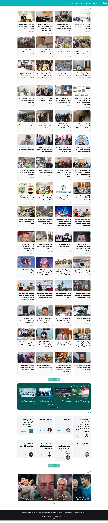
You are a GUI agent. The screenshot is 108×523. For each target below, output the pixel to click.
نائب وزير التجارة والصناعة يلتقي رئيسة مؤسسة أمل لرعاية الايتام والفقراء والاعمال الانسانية (82, 295)
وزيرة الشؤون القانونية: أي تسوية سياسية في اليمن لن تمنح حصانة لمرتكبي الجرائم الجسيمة (26, 26)
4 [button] (54, 407)
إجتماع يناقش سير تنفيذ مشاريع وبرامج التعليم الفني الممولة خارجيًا (64, 51)
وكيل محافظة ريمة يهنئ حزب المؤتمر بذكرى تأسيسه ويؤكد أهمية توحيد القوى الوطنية (83, 149)
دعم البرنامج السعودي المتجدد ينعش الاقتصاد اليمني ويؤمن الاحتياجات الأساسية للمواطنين (81, 401)
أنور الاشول (42, 430)
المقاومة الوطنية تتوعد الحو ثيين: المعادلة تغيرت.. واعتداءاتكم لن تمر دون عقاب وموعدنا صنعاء (44, 295)
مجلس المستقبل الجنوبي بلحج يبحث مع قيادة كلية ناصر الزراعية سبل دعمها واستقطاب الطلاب (82, 51)
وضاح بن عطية (60, 430)
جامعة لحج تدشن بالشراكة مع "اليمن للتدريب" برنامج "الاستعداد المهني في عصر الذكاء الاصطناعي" (63, 173)
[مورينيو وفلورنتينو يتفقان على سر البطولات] (45, 487)
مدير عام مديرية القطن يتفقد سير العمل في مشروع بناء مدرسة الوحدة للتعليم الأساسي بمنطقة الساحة (44, 76)
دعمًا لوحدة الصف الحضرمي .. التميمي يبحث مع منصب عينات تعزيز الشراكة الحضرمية (26, 320)
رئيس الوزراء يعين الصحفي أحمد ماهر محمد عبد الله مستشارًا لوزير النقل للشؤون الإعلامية (44, 320)
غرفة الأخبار (23, 431)
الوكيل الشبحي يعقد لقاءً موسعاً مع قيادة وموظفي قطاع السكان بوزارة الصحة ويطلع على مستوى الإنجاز (63, 27)
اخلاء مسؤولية (52, 516)
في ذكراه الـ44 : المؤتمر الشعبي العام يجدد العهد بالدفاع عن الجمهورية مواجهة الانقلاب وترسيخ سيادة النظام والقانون (63, 222)
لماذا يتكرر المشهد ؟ (83, 443)
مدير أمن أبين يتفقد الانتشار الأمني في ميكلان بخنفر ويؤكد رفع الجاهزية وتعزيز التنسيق (64, 126)
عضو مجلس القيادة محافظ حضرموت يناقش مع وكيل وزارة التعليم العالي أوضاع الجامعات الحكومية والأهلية (63, 368)
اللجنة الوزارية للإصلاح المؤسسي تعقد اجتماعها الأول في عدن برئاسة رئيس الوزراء (63, 149)
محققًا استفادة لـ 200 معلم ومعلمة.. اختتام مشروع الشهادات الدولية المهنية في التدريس (28, 401)
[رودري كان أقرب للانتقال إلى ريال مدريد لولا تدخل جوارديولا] (81, 487)
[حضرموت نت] (104, 3)
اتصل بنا (42, 516)
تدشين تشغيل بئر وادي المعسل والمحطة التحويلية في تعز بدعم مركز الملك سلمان (63, 198)
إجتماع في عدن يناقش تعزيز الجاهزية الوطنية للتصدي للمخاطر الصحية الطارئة (82, 198)
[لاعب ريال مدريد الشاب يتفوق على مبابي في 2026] (27, 487)
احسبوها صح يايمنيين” (45, 419)
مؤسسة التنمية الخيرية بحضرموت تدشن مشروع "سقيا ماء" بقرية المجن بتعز (26, 51)
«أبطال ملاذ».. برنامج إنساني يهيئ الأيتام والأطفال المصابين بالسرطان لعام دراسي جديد (27, 367)
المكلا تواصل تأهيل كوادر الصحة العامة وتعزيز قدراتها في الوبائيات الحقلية (26, 221)
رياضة (82, 3)
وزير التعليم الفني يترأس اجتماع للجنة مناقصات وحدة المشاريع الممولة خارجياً (27, 172)
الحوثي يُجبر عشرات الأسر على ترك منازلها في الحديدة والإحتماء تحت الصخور (63, 320)
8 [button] (50, 407)
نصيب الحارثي (79, 436)
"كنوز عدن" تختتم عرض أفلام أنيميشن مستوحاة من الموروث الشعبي (64, 246)
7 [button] (51, 407)
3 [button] (55, 407)
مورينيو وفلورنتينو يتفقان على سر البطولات (45, 498)
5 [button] (53, 407)
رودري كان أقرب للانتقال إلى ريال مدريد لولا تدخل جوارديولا (82, 498)
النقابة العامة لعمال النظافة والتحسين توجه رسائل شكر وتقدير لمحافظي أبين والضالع (44, 272)
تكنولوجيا (77, 3)
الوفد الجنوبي (66, 419)
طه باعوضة (23, 454)
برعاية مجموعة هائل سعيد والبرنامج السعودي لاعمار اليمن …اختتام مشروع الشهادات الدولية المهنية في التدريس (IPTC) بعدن (45, 402)
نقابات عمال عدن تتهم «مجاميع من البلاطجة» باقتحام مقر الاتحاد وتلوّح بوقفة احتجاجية (45, 126)
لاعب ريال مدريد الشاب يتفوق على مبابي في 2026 (27, 498)
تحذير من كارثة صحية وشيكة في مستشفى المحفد (26, 125)
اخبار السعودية (88, 3)
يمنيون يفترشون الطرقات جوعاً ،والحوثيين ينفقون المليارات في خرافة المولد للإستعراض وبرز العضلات (82, 425)
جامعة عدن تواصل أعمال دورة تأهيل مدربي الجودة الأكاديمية (45, 99)
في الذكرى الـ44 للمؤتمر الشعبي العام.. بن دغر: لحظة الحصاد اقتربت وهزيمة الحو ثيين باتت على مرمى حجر (26, 247)
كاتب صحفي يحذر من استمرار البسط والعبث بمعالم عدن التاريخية (64, 75)
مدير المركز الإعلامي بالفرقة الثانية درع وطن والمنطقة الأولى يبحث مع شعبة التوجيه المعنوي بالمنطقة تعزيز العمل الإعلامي (26, 296)
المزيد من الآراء (54, 465)
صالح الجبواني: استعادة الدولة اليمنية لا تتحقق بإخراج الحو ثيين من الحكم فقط (64, 344)
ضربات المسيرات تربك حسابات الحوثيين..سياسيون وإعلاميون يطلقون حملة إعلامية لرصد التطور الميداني (82, 101)
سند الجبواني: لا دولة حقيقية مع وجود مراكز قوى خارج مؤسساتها (26, 148)
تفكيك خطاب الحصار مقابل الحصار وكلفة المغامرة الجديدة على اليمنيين (64, 449)
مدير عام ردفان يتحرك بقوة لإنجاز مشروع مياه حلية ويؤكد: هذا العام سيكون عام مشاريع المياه (63, 100)
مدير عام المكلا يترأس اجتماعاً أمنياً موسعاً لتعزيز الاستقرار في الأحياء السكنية (82, 26)
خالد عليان (60, 457)
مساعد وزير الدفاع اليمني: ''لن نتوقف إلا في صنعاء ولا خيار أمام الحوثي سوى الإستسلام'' (63, 272)
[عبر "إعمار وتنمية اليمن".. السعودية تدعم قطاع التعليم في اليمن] (63, 392)
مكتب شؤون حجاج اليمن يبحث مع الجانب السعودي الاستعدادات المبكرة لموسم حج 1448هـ (44, 198)
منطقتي (71, 3)
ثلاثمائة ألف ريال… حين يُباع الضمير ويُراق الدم (26, 444)
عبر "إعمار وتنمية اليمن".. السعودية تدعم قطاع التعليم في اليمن (63, 400)
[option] (80, 396)
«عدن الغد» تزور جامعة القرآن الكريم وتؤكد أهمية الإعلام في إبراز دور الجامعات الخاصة (83, 75)
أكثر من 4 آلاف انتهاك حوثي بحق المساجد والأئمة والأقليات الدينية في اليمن (63, 295)
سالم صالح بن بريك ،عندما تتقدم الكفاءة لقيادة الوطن (46, 445)
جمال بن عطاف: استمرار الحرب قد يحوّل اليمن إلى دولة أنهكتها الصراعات (82, 367)
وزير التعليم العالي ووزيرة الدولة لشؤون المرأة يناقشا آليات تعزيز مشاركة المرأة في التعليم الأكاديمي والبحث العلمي (45, 27)
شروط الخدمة (46, 516)
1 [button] (57, 407)
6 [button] (52, 407)
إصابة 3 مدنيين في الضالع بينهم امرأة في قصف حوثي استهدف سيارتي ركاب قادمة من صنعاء (82, 126)
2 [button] (56, 407)
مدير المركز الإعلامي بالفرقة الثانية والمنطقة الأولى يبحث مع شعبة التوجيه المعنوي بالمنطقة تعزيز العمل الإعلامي (82, 222)
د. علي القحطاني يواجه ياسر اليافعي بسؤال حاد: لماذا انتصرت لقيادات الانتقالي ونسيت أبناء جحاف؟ (82, 247)
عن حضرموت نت (64, 516)
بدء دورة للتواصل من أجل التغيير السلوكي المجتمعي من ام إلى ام (82, 271)
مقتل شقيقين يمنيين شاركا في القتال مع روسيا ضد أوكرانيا (45, 171)
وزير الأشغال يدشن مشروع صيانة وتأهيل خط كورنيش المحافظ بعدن (44, 367)
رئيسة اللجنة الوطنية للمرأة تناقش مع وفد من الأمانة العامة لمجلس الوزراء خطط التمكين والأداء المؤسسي (82, 173)
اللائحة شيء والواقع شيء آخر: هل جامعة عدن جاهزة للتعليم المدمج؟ (27, 423)
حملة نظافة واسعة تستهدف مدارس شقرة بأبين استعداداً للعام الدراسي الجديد (44, 246)
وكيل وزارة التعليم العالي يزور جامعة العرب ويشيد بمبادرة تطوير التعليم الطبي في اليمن (44, 149)
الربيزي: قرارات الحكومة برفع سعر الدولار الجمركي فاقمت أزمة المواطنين (44, 51)
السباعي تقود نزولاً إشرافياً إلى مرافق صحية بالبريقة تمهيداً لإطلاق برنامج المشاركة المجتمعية (26, 75)
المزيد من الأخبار (54, 380)
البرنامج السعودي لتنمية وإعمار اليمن (79, 386)
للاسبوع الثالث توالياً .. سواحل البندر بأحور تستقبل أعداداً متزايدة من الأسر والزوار (45, 344)
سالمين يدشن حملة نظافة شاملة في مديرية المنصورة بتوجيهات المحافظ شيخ (26, 344)
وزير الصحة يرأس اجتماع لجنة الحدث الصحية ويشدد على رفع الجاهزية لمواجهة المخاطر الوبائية (82, 344)
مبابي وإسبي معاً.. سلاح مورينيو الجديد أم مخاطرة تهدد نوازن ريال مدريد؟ (63, 497)
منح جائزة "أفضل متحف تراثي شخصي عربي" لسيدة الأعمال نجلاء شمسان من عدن (27, 198)
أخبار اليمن (95, 3)
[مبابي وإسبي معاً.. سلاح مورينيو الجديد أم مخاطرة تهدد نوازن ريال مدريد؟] (63, 487)
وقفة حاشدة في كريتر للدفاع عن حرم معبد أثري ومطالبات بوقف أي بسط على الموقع (45, 221)
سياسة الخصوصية (58, 516)
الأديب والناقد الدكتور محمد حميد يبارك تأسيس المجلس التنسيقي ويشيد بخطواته (26, 100)
